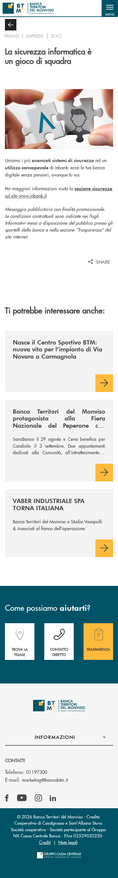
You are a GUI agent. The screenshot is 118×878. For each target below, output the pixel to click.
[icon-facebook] (7, 798)
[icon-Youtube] (22, 798)
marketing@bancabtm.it (45, 779)
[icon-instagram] (38, 798)
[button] (110, 8)
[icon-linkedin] (53, 798)
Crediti (45, 842)
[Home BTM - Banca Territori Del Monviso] (28, 8)
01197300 (36, 772)
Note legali (68, 842)
